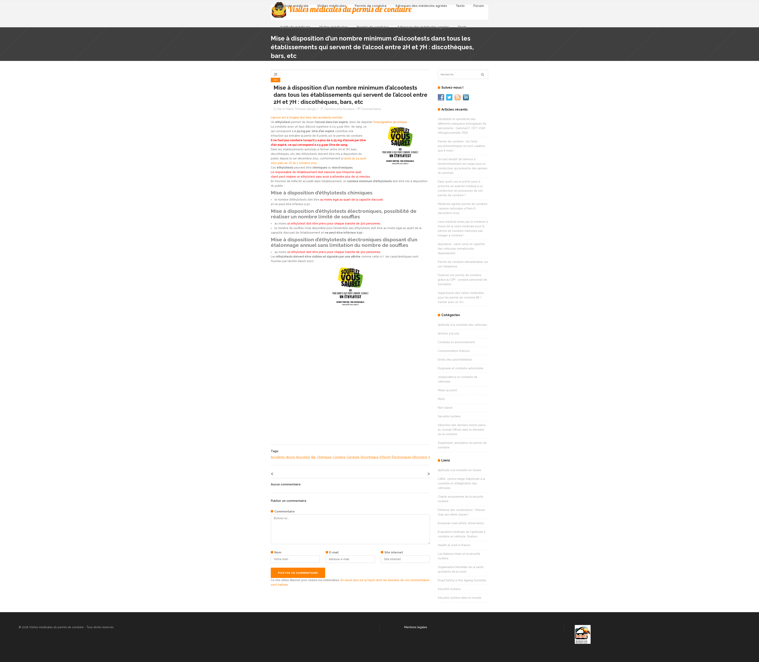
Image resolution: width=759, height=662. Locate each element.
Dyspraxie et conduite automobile (460, 368)
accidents (278, 457)
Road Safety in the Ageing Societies (462, 580)
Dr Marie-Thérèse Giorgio (299, 109)
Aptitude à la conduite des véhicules (462, 324)
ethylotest (420, 457)
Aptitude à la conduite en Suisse (459, 470)
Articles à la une (448, 333)
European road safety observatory (461, 523)
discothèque (370, 457)
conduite (353, 457)
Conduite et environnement (456, 342)
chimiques (324, 457)
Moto (441, 399)
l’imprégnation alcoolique (390, 122)
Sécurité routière (343, 109)
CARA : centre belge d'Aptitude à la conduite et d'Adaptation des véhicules (461, 483)
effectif (385, 457)
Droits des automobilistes (455, 359)
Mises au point (447, 390)
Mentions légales (415, 627)
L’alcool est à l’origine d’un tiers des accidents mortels (307, 117)
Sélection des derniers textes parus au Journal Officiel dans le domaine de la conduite (462, 429)
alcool (290, 457)
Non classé (445, 407)
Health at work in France (454, 545)
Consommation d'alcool (454, 350)
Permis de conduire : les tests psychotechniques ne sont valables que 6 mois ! (461, 146)
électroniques (401, 457)
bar (313, 457)
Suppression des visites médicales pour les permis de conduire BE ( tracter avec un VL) (461, 297)
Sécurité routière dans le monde (459, 597)
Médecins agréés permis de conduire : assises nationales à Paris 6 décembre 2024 (462, 208)
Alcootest (303, 457)
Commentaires (371, 109)
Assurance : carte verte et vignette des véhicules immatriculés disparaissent (461, 248)
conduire (339, 457)
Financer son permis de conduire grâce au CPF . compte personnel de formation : (462, 280)
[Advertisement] (300, 373)
